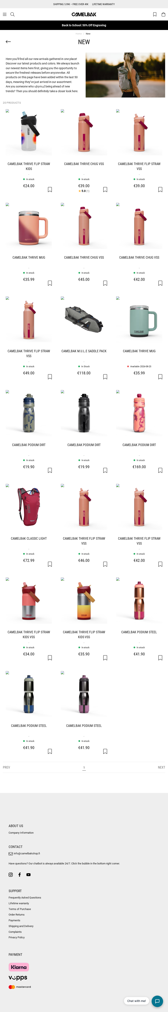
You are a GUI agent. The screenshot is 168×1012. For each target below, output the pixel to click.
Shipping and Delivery (21, 926)
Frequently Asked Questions (25, 897)
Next (161, 767)
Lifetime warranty (19, 903)
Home (79, 33)
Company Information (21, 832)
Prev (6, 767)
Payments (14, 920)
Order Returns (17, 914)
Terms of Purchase (20, 909)
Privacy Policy (17, 937)
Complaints (15, 931)
